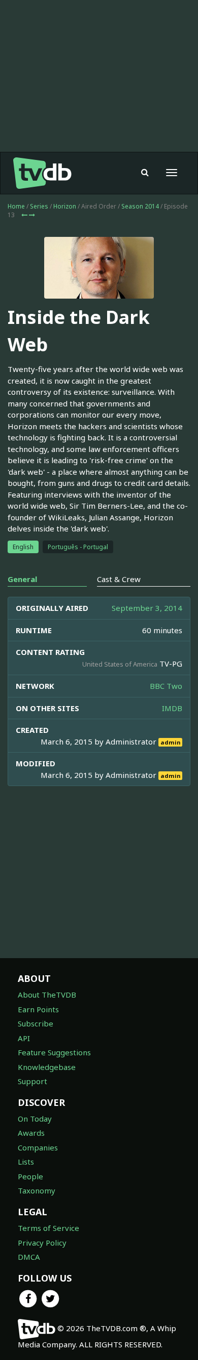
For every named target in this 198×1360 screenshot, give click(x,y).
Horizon (64, 206)
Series (39, 206)
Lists (26, 1162)
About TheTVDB (47, 995)
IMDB (172, 708)
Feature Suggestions (54, 1052)
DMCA (29, 1257)
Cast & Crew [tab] (119, 579)
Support (32, 1081)
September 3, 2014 (147, 608)
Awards (31, 1133)
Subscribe (35, 1023)
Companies (38, 1147)
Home (16, 206)
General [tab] (22, 579)
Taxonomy (36, 1190)
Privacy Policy (42, 1243)
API (24, 1038)
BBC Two (166, 686)
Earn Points (38, 1009)
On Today (35, 1119)
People (30, 1176)
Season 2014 (140, 206)
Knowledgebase (47, 1067)
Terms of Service (48, 1228)
